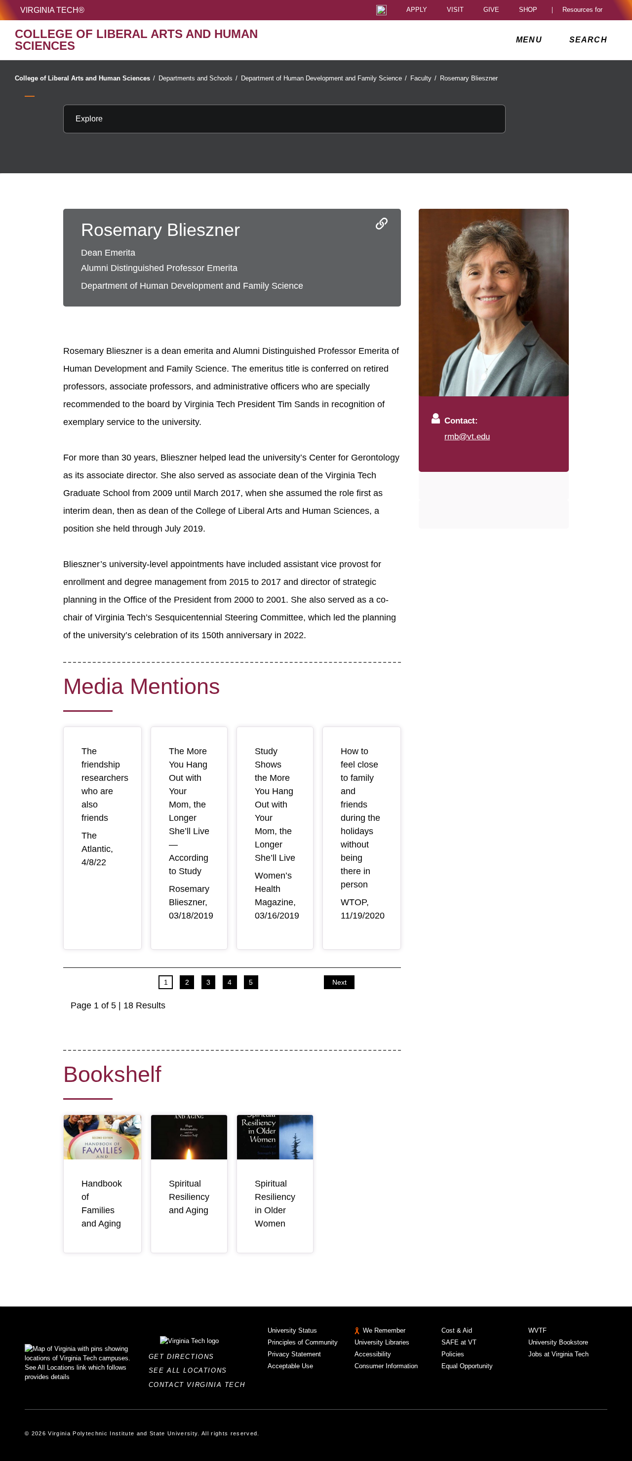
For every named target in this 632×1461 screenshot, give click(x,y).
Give (491, 10)
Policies (452, 1354)
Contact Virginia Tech (200, 1384)
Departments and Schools (197, 78)
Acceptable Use (290, 1366)
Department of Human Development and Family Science (324, 78)
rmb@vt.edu (467, 436)
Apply (416, 10)
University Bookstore (558, 1342)
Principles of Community (303, 1342)
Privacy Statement (294, 1354)
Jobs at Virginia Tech (558, 1354)
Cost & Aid (456, 1330)
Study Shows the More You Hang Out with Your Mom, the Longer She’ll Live (275, 804)
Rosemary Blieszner (469, 78)
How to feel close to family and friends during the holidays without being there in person (360, 817)
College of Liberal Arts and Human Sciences (85, 78)
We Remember (384, 1330)
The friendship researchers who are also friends (104, 784)
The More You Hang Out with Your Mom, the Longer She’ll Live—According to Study (189, 811)
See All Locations (191, 1370)
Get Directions (184, 1356)
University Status (292, 1330)
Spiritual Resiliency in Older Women (275, 1204)
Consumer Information (386, 1366)
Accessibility (373, 1354)
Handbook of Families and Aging (101, 1204)
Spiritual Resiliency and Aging (189, 1197)
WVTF (537, 1330)
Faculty (423, 78)
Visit (455, 10)
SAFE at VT (458, 1342)
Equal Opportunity (467, 1366)
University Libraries (382, 1342)
